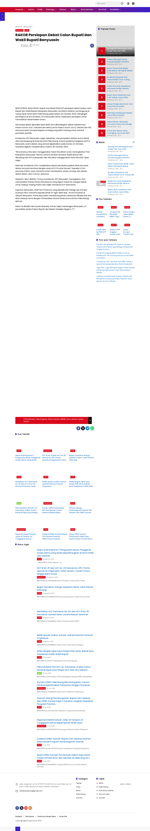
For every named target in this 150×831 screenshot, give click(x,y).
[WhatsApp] (92, 428)
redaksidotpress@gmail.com (31, 791)
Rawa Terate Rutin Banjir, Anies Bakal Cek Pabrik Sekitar (120, 69)
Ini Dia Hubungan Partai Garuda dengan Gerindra (118, 60)
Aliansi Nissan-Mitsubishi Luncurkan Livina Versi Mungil (119, 123)
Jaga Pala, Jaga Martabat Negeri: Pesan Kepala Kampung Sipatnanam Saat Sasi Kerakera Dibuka (115, 270)
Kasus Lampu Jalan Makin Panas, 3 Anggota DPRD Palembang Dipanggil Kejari (129, 214)
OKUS (19, 451)
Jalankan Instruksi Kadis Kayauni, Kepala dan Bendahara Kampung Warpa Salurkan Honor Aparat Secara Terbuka (114, 278)
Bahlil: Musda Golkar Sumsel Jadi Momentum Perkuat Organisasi (54, 484)
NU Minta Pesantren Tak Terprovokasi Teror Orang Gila (118, 78)
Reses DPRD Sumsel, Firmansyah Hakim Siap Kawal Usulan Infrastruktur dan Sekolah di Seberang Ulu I (81, 536)
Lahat (73, 477)
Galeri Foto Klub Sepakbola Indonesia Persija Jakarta (118, 87)
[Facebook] (78, 428)
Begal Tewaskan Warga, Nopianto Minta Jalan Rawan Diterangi (81, 457)
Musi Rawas (21, 529)
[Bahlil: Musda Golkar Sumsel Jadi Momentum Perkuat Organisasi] (54, 471)
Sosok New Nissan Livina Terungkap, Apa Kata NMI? (118, 132)
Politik (27, 30)
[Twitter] (83, 428)
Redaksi (18, 816)
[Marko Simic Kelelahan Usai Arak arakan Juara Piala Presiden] (101, 192)
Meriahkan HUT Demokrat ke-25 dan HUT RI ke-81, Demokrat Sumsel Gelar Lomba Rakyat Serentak (26, 484)
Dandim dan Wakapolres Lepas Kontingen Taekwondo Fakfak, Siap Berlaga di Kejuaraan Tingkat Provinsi (114, 247)
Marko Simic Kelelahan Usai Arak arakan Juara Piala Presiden (118, 96)
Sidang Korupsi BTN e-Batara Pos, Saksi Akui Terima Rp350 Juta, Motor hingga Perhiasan (101, 214)
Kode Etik (63, 816)
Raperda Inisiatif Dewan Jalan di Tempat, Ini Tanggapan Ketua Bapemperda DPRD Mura (26, 536)
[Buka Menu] (133, 3)
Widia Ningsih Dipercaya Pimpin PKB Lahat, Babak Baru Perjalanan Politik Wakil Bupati (81, 484)
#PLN (101, 783)
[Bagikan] (92, 46)
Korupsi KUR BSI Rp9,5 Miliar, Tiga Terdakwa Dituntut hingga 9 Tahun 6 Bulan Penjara (115, 214)
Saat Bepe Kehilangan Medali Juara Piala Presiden (119, 114)
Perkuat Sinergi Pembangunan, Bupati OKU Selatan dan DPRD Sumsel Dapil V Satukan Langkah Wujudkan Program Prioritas (81, 510)
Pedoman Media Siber (47, 816)
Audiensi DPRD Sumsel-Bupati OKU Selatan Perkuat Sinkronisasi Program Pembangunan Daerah (54, 536)
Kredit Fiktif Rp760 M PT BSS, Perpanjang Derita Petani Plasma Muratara (101, 232)
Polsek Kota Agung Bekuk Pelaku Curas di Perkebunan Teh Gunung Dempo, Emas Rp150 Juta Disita (115, 255)
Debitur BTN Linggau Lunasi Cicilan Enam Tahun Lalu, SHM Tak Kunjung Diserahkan (115, 232)
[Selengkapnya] (134, 142)
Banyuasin (19, 30)
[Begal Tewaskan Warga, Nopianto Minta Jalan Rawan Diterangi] (81, 445)
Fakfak (78, 783)
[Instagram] (26, 808)
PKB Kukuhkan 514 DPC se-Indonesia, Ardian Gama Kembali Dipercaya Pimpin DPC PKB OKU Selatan (26, 510)
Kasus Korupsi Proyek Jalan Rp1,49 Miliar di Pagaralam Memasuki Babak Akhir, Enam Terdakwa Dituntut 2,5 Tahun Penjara (128, 232)
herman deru (104, 794)
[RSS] (30, 808)
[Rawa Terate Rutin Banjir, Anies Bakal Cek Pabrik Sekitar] (101, 166)
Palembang (48, 503)
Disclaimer (29, 816)
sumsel (102, 798)
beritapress (24, 45)
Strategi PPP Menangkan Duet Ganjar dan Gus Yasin (120, 148)
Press (78, 787)
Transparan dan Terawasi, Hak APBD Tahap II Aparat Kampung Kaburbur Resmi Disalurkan (114, 262)
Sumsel (79, 798)
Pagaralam (47, 451)
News (19, 503)
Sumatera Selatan (106, 790)
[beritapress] (27, 3)
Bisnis (78, 790)
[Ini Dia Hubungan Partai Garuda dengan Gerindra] (101, 157)
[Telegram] (88, 428)
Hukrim (100, 207)
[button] (122, 3)
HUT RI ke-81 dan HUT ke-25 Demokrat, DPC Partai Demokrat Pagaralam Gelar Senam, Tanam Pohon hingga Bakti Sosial (54, 457)
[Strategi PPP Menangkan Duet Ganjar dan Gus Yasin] (101, 149)
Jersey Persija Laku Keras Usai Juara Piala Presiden (119, 105)
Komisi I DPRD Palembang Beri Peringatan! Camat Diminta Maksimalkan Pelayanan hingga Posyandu (54, 510)
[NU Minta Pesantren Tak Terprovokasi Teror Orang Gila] (101, 174)
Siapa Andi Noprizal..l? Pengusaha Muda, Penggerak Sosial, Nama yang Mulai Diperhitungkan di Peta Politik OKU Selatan (27, 457)
